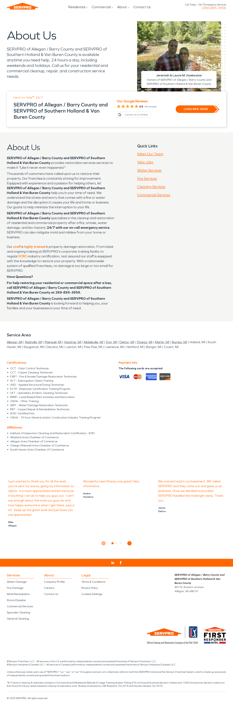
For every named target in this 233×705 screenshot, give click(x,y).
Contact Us (142, 7)
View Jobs (145, 162)
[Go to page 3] (120, 543)
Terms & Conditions (93, 581)
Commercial (101, 7)
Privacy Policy (89, 588)
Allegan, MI (14, 342)
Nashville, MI (33, 342)
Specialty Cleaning (18, 612)
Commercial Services (153, 195)
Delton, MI (126, 342)
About (122, 7)
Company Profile (54, 581)
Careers (49, 588)
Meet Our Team (150, 154)
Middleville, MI (93, 342)
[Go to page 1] (113, 543)
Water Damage (17, 581)
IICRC (23, 256)
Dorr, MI (111, 342)
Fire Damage (15, 588)
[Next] (130, 543)
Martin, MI (162, 342)
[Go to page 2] (117, 543)
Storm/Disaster (16, 600)
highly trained (34, 247)
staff (17, 247)
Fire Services (147, 178)
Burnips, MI (179, 342)
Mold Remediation (18, 594)
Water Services (149, 170)
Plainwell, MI (53, 342)
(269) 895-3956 (213, 8)
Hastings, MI (72, 342)
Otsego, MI (144, 342)
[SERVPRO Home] (22, 6)
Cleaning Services (151, 186)
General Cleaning (18, 618)
